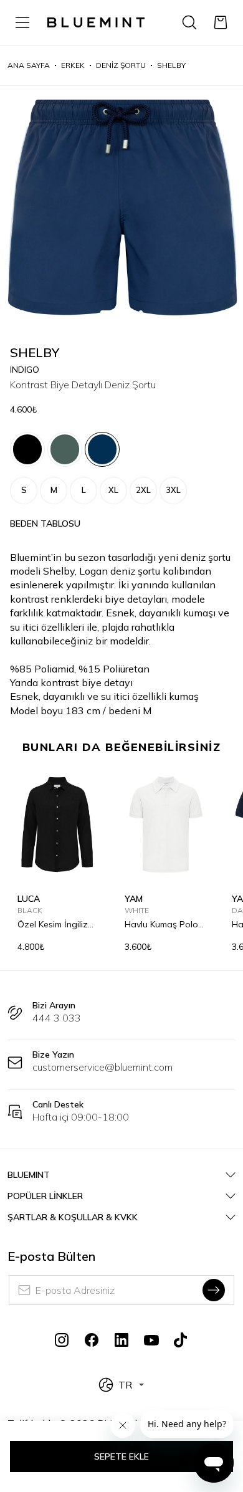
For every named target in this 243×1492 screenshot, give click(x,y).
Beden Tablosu (45, 523)
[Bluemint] (96, 22)
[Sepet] (221, 22)
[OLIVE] (64, 449)
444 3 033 (56, 1017)
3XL (173, 490)
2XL (143, 490)
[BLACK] (27, 449)
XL (113, 490)
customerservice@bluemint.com (102, 1067)
